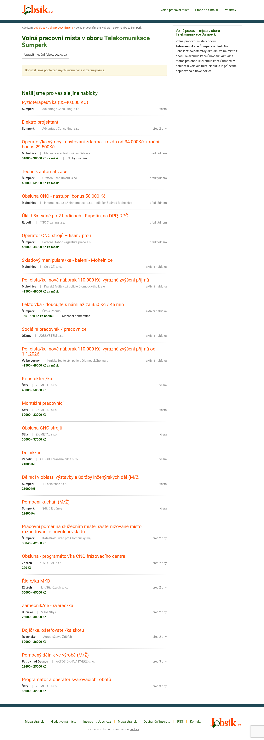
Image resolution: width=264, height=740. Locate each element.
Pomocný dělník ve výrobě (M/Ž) (55, 654)
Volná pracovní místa (174, 10)
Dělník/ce (32, 452)
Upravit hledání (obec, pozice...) (45, 54)
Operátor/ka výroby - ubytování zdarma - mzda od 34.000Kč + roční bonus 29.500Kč (90, 144)
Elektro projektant (40, 122)
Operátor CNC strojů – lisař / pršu (56, 235)
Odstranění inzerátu (157, 721)
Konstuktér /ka (37, 378)
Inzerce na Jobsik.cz (97, 721)
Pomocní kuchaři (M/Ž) (46, 501)
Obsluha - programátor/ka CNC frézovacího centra (73, 556)
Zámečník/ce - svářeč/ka (47, 605)
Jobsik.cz (39, 27)
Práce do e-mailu (206, 10)
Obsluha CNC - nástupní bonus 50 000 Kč (64, 196)
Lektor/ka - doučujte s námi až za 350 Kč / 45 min (73, 304)
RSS (180, 721)
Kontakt (195, 721)
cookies (134, 729)
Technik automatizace (44, 171)
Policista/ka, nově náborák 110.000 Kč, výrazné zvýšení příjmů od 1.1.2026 (89, 351)
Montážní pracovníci (43, 403)
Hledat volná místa (63, 721)
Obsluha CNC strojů (42, 427)
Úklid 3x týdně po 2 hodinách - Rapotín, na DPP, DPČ (75, 215)
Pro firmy (230, 10)
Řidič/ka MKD (36, 580)
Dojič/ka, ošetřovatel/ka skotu (53, 630)
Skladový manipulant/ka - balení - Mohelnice (67, 260)
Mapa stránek (34, 721)
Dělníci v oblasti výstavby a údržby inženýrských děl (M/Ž (80, 477)
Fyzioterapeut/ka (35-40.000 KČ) (55, 102)
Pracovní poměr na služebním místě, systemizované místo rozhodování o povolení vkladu (82, 529)
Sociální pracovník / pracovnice (54, 329)
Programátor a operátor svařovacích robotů (66, 679)
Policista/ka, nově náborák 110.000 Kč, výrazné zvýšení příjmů (85, 279)
